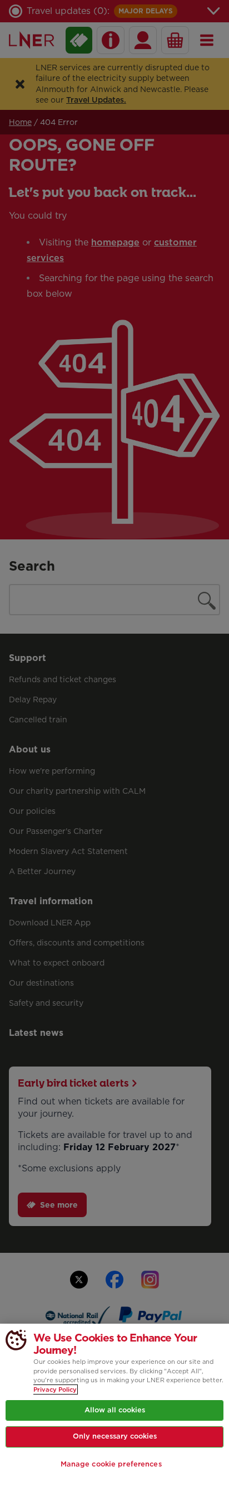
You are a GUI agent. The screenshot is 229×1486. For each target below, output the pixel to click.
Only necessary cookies (115, 1436)
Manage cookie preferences (111, 1464)
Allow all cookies (114, 1410)
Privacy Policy (55, 1389)
